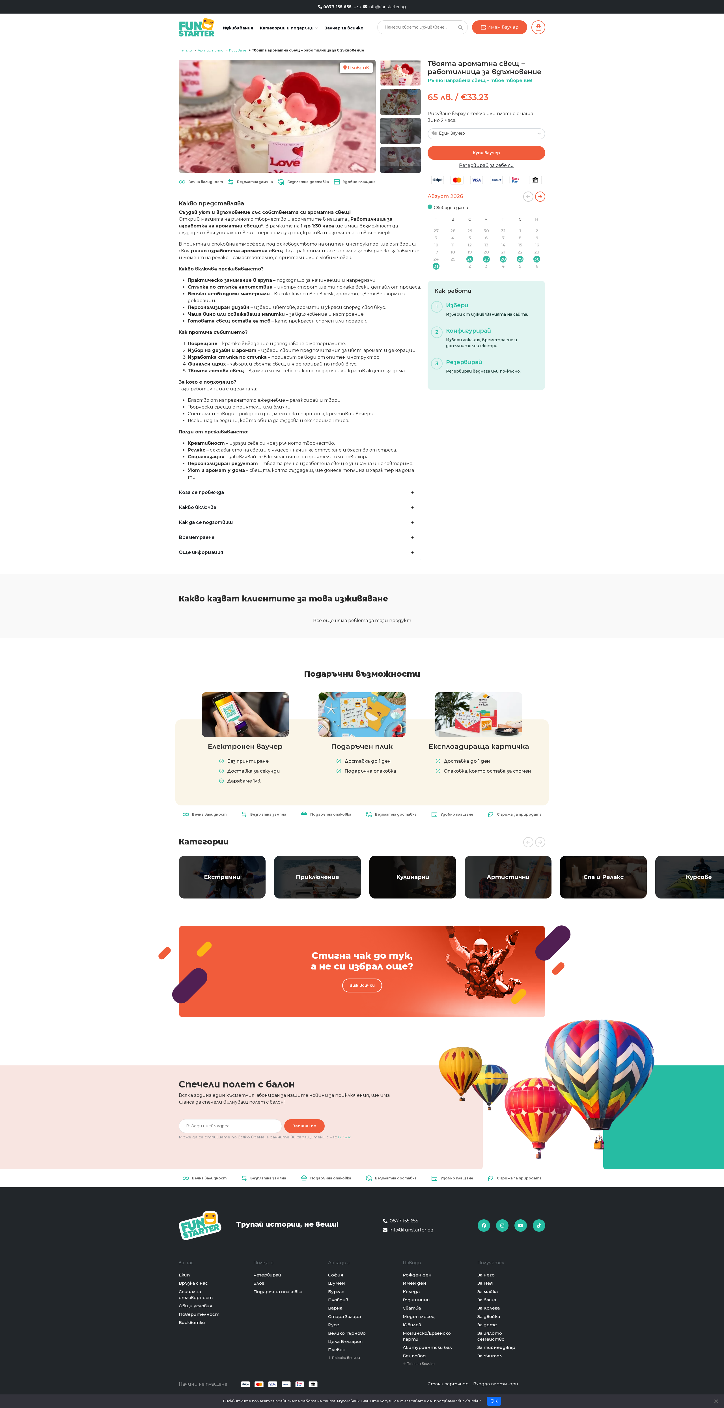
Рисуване (237, 50)
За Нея (485, 1283)
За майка (487, 1291)
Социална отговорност (196, 1294)
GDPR (344, 1137)
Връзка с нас (193, 1283)
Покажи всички (345, 1358)
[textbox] (483, 133)
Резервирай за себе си (486, 165)
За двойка (488, 1316)
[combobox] (486, 133)
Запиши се (304, 1125)
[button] (289, 28)
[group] (222, 877)
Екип (184, 1275)
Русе (333, 1324)
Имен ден (414, 1283)
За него (486, 1275)
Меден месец (419, 1316)
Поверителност (199, 1314)
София (335, 1275)
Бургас (336, 1291)
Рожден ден (417, 1275)
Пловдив (338, 1299)
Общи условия (195, 1305)
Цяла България (345, 1341)
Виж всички (362, 985)
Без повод (414, 1355)
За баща (486, 1299)
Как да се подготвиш (206, 522)
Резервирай (267, 1275)
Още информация (201, 552)
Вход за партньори (495, 1383)
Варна (335, 1308)
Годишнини (416, 1299)
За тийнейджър (496, 1347)
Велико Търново (347, 1333)
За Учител (489, 1355)
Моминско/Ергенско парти (427, 1336)
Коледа (411, 1291)
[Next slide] (400, 169)
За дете (487, 1324)
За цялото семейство (491, 1336)
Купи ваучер (486, 152)
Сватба (412, 1308)
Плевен (337, 1349)
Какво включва (197, 507)
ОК (493, 1401)
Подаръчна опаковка (277, 1291)
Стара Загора (344, 1316)
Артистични (210, 50)
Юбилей (412, 1324)
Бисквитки (192, 1322)
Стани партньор (448, 1383)
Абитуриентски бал (427, 1347)
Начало (185, 50)
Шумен (336, 1283)
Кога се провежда (201, 492)
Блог (258, 1283)
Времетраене (197, 537)
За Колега (488, 1308)
